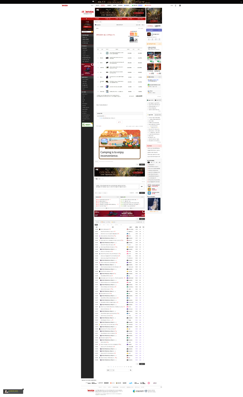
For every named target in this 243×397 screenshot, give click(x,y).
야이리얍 (130, 333)
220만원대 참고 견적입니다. (108, 238)
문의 (104, 224)
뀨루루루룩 (130, 324)
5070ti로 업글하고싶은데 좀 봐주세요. (109, 313)
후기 (112, 224)
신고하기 (133, 126)
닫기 (23, 389)
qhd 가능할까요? (105, 337)
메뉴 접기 (135, 148)
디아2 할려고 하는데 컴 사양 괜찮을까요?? (110, 344)
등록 (141, 186)
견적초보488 (131, 346)
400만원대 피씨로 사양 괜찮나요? (108, 333)
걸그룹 (83, 99)
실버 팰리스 (84, 113)
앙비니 (130, 353)
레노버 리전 (84, 111)
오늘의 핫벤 (84, 81)
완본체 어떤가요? (105, 293)
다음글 (99, 192)
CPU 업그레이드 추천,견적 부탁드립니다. (110, 253)
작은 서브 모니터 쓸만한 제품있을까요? (109, 233)
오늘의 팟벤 (84, 83)
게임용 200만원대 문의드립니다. (108, 247)
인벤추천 (116, 224)
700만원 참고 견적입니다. (108, 291)
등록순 (99, 178)
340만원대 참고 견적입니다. (108, 340)
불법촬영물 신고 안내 (130, 387)
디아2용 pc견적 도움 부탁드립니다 (108, 262)
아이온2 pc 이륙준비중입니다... (108, 357)
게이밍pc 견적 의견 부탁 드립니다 (108, 324)
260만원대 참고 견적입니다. (108, 348)
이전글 (104, 192)
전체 (96, 224)
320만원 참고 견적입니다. (108, 317)
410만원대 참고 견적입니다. (108, 242)
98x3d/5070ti (101, 116)
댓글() (141, 28)
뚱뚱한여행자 (131, 278)
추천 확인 (141, 126)
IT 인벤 (87, 21)
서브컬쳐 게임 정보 (85, 107)
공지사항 (142, 387)
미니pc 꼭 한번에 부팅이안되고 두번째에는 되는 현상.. (112, 306)
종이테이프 (130, 258)
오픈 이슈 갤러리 (85, 79)
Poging (130, 320)
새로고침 (143, 178)
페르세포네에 (131, 302)
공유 (127, 126)
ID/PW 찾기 (89, 29)
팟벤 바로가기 (84, 94)
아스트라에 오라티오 (86, 118)
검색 (92, 32)
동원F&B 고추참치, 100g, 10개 (153, 152)
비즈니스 (104, 387)
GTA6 (83, 120)
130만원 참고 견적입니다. (108, 264)
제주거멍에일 (131, 229)
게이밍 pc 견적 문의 (106, 315)
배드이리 (130, 240)
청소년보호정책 (122, 387)
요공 (129, 357)
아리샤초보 (130, 309)
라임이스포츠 (131, 266)
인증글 (104, 222)
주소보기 (96, 21)
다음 (130, 366)
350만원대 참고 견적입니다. (108, 326)
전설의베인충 (131, 247)
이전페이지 (132, 192)
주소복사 (96, 161)
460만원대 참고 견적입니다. (108, 284)
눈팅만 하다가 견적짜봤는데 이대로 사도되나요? (111, 240)
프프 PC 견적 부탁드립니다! (107, 346)
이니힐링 (113, 144)
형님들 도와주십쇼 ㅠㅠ (106, 320)
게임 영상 (84, 105)
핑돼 (129, 293)
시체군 (130, 315)
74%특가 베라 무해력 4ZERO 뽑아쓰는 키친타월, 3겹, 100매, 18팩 (154, 148)
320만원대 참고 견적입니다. (108, 295)
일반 (100, 224)
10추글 (109, 222)
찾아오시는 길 (137, 387)
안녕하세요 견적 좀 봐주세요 (107, 235)
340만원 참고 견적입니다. (108, 351)
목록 (139, 28)
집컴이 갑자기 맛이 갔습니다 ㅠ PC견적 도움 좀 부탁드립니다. (113, 278)
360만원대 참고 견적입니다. (108, 260)
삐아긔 (130, 235)
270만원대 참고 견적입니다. (108, 322)
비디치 (130, 253)
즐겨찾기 (114, 222)
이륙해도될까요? (105, 229)
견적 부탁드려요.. (105, 309)
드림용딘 (130, 262)
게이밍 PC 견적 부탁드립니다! (107, 353)
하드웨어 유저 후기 (85, 41)
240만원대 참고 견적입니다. (108, 355)
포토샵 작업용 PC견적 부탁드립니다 (109, 258)
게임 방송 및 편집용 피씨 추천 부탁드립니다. (110, 266)
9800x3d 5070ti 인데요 (106, 275)
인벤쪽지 (110, 144)
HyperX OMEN (84, 109)
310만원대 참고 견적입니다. (108, 300)
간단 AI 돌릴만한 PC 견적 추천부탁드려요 (110, 255)
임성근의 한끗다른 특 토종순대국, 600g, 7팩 (154, 156)
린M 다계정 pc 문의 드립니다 (107, 244)
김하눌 (130, 251)
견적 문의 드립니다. (106, 289)
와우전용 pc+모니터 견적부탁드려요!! (109, 282)
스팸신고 (137, 126)
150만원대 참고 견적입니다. (108, 280)
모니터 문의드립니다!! (106, 251)
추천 (108, 224)
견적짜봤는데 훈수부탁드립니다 (108, 286)
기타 (121, 224)
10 (128, 366)
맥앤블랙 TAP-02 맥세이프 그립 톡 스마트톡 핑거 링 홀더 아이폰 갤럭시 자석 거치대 (154, 150)
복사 (100, 21)
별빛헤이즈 (130, 231)
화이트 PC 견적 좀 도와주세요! (108, 328)
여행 (83, 101)
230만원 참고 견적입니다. (108, 273)
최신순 (103, 178)
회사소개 (100, 387)
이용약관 (109, 387)
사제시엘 (130, 271)
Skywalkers (98, 24)
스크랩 (129, 126)
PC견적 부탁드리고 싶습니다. (107, 231)
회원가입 (84, 29)
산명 (129, 328)
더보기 (115, 144)
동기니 (130, 244)
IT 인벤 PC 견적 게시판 (141, 21)
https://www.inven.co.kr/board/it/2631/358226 (106, 161)
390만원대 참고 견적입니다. (108, 335)
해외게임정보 (84, 103)
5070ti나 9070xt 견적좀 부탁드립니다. (109, 297)
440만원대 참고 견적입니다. (108, 304)
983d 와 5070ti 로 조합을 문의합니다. (109, 302)
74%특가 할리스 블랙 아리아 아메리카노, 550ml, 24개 (154, 154)
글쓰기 (142, 218)
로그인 (172, 5)
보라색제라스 (131, 286)
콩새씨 (130, 255)
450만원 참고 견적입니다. (108, 311)
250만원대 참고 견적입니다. (108, 249)
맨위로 (137, 192)
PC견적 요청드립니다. (106, 271)
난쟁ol (130, 289)
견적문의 (104, 342)
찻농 (129, 233)
